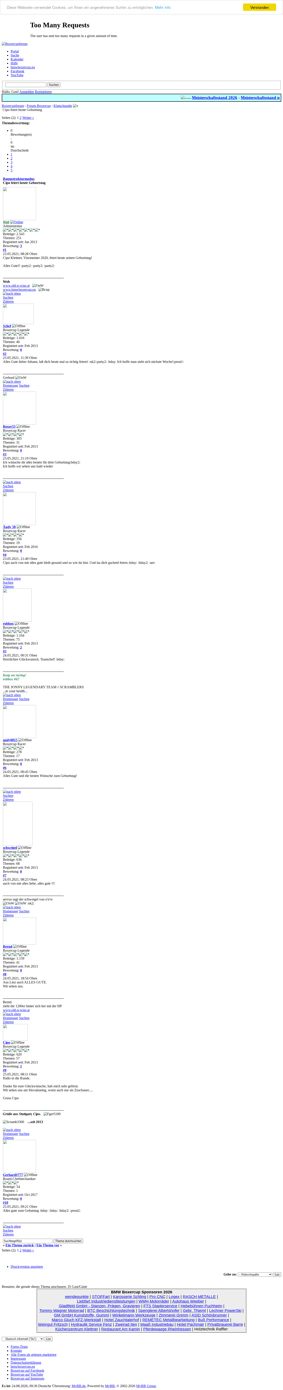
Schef (7, 326)
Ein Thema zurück (20, 1245)
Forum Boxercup (39, 106)
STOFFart (101, 1296)
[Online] (16, 222)
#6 (4, 768)
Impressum (18, 1358)
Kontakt (16, 1350)
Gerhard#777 (13, 1175)
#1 (4, 250)
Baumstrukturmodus (18, 179)
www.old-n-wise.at (16, 285)
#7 (4, 875)
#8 (4, 974)
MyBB (110, 1386)
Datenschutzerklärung (26, 1362)
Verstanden (259, 7)
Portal (15, 51)
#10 (5, 1202)
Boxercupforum (13, 106)
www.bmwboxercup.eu (19, 289)
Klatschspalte (63, 106)
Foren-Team (19, 1347)
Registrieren (43, 92)
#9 (4, 1070)
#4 (4, 555)
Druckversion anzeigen (27, 1266)
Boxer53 (9, 426)
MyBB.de (79, 1386)
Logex (174, 1296)
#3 (4, 454)
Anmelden (26, 92)
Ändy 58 (9, 527)
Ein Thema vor (47, 1245)
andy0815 (10, 740)
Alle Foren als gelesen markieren (33, 1354)
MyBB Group (146, 1386)
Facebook (17, 71)
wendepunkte (77, 1296)
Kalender (17, 59)
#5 (4, 651)
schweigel (10, 848)
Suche (15, 55)
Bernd (7, 946)
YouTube (17, 75)
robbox (8, 623)
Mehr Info (163, 7)
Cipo (6, 1042)
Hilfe (14, 63)
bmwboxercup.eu (23, 67)
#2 (4, 354)
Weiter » (28, 118)
